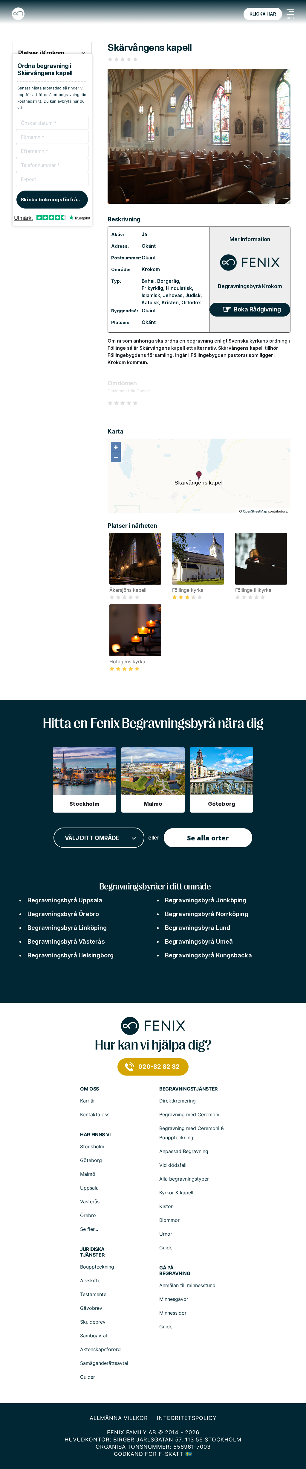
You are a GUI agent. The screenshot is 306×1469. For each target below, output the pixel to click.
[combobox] (99, 838)
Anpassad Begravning (183, 1151)
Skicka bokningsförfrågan (54, 200)
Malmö (87, 1174)
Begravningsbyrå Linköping (67, 927)
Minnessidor (172, 1313)
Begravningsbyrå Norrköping (206, 914)
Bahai (148, 281)
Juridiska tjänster (92, 1252)
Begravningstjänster (188, 1089)
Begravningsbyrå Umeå (199, 941)
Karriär (87, 1101)
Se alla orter (208, 838)
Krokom (151, 269)
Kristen (170, 302)
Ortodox (191, 302)
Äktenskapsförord (100, 1349)
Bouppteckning (97, 1267)
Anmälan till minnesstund (187, 1285)
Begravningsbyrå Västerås (66, 941)
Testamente (93, 1294)
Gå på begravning (174, 1270)
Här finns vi (95, 1135)
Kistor (166, 1206)
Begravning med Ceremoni (189, 1114)
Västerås (90, 1202)
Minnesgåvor (173, 1299)
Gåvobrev (91, 1308)
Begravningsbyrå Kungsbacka (208, 955)
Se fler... (89, 1229)
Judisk (193, 295)
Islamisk (151, 295)
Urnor (165, 1234)
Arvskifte (90, 1281)
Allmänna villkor (119, 1418)
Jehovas (173, 295)
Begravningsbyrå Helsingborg (70, 955)
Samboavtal (93, 1336)
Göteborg (91, 1160)
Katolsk (150, 302)
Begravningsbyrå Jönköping (206, 900)
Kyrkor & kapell (176, 1193)
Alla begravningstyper (184, 1179)
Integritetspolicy (187, 1418)
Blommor (169, 1220)
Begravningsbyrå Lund (197, 927)
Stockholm (92, 1146)
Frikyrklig (152, 288)
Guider (166, 1248)
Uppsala (89, 1188)
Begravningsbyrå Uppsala (64, 900)
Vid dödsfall (172, 1165)
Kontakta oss (94, 1114)
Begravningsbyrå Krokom (250, 286)
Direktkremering (177, 1101)
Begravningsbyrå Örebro (63, 914)
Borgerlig (168, 281)
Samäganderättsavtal (104, 1363)
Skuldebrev (92, 1322)
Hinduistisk (179, 288)
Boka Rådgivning (257, 309)
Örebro (88, 1215)
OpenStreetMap (255, 511)
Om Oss (89, 1089)
